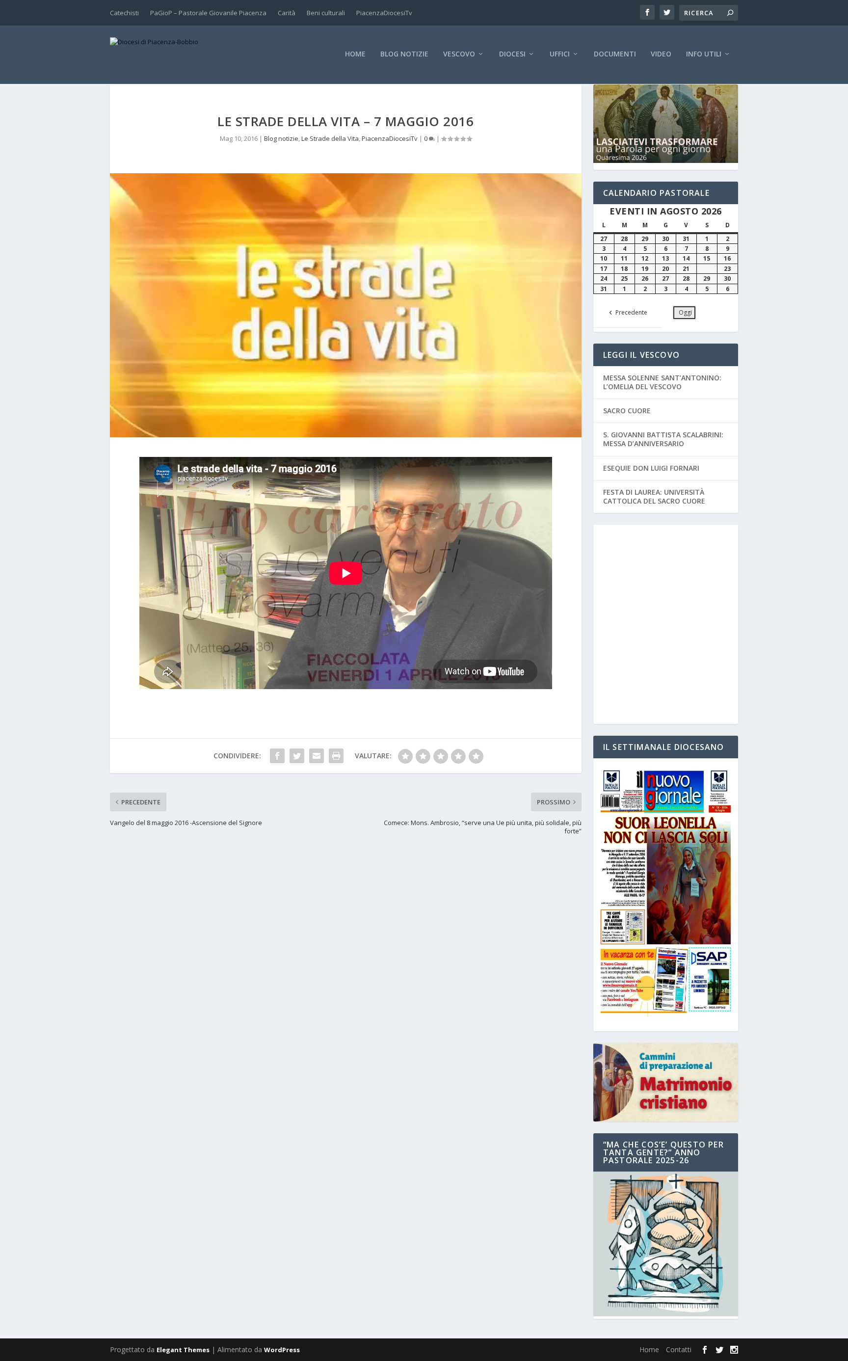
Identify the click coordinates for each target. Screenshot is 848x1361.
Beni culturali (326, 12)
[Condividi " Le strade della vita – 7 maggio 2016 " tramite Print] (336, 756)
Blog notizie (404, 54)
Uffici (560, 54)
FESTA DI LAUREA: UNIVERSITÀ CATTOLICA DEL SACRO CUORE (654, 496)
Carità (286, 12)
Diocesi (512, 54)
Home (355, 54)
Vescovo (459, 54)
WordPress (282, 1349)
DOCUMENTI (615, 54)
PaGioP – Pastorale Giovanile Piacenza (208, 12)
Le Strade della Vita (330, 138)
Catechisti (124, 12)
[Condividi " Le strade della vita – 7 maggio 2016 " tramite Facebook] (277, 756)
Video (661, 54)
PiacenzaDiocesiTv (384, 12)
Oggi (685, 312)
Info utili (703, 54)
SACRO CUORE (627, 410)
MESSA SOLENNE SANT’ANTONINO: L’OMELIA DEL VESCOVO (662, 382)
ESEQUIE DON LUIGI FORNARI (651, 468)
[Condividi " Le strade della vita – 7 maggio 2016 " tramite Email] (316, 756)
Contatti (678, 1349)
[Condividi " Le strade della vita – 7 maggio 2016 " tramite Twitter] (297, 756)
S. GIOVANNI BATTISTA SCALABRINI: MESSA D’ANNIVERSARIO (663, 439)
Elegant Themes (183, 1349)
